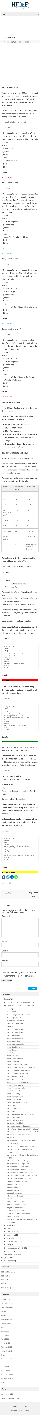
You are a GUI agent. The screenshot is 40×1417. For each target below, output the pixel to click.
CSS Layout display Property (19, 1070)
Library (6, 999)
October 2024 (6, 1311)
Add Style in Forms (15, 1018)
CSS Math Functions (15, 1076)
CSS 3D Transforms (15, 1032)
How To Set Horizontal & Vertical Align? (23, 1175)
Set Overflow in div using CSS (19, 1199)
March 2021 (5, 1371)
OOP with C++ (12, 1238)
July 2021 (4, 1363)
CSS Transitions (14, 1108)
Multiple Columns (15, 1193)
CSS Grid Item (13, 1062)
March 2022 (5, 1343)
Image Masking (14, 1184)
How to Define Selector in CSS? (20, 1170)
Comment (6, 916)
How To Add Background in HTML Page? (23, 1129)
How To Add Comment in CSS (19, 1135)
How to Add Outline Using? (18, 1161)
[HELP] (20, 8)
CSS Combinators (15, 1047)
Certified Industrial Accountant (18, 1002)
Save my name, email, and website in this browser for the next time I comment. (18, 974)
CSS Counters (13, 1050)
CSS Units (7, 893)
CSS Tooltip (12, 1105)
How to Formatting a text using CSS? (22, 1172)
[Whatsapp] (16, 877)
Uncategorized (9, 1261)
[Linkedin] (12, 877)
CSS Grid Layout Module (17, 1064)
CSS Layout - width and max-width (21, 1067)
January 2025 (6, 1299)
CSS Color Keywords (16, 1044)
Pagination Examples (16, 1196)
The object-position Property (19, 1213)
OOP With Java (12, 1241)
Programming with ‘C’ (15, 1248)
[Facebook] (3, 877)
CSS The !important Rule (17, 1102)
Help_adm (10, 42)
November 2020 (7, 1379)
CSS (9, 883)
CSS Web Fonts (14, 1117)
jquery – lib (11, 1235)
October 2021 (6, 1355)
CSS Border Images (15, 1038)
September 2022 (7, 1319)
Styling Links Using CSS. (17, 1205)
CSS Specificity (14, 1094)
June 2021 (5, 1367)
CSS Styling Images (15, 1097)
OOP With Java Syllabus (14, 1254)
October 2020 (6, 1383)
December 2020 (7, 1375)
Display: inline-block (15, 1123)
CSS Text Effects (14, 1100)
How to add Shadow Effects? (19, 1167)
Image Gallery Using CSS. (17, 1181)
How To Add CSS (14, 1138)
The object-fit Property (16, 1210)
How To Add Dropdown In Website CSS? (23, 1146)
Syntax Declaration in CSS (18, 1208)
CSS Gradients (13, 1056)
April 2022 (5, 1339)
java (8, 1228)
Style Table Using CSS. (16, 1202)
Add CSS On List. (14, 1012)
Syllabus (7, 1257)
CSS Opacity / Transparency (18, 1082)
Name (4, 941)
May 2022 (5, 1335)
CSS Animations (14, 1035)
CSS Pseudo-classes (15, 1085)
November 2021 (7, 1351)
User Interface (13, 1216)
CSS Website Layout (15, 1120)
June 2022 (5, 1331)
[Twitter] (8, 877)
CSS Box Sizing (14, 1041)
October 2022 (6, 1315)
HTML (9, 1225)
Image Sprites (13, 1190)
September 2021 (7, 1359)
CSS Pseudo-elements (16, 1088)
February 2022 (6, 1347)
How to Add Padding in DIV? (18, 1164)
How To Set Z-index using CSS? (20, 1178)
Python (9, 1251)
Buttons (11, 1026)
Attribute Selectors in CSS (18, 1021)
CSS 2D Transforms (15, 1029)
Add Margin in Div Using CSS (19, 1015)
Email (4, 951)
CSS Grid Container (15, 1059)
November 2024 (7, 1307)
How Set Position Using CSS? (19, 1126)
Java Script (11, 1232)
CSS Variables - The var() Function (21, 1114)
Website (5, 960)
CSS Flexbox (12, 1053)
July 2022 (4, 1327)
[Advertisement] (20, 24)
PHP (8, 1245)
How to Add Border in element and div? (23, 1132)
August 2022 (6, 1323)
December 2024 (7, 1303)
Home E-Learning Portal (10, 1398)
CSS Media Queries (15, 1079)
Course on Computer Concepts (18, 1005)
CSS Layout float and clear (18, 1073)
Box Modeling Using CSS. (17, 1023)
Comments (7, 1394)
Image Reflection (14, 1187)
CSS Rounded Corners (16, 1091)
